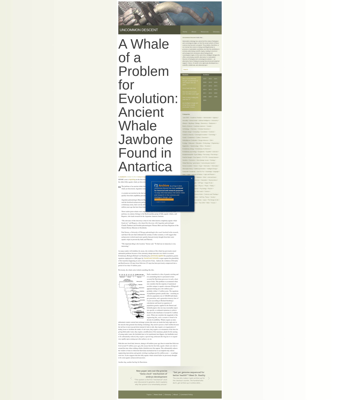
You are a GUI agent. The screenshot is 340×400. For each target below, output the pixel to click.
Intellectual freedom (200, 168)
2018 (215, 82)
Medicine (199, 177)
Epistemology (195, 146)
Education (199, 143)
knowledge (209, 171)
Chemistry (194, 129)
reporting (132, 179)
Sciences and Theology (211, 194)
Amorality (185, 120)
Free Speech (197, 157)
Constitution (204, 132)
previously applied (157, 256)
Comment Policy (186, 394)
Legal (188, 174)
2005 (204, 100)
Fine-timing (214, 154)
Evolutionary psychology (189, 151)
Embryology (206, 143)
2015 (215, 86)
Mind (204, 177)
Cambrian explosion (199, 126)
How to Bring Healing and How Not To (190, 98)
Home (185, 32)
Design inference (203, 140)
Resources (205, 32)
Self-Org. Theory (204, 197)
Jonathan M (123, 177)
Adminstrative (207, 117)
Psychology (203, 188)
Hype (200, 166)
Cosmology (212, 134)
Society (213, 197)
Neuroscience (213, 180)
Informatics (207, 166)
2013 (210, 89)
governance (196, 163)
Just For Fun (200, 171)
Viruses (213, 203)
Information (215, 166)
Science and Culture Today (164, 199)
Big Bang (191, 123)
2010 (210, 93)
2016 (210, 86)
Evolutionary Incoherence (203, 149)
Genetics (185, 160)
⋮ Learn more (159, 202)
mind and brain (211, 177)
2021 (215, 78)
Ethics (202, 146)
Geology (212, 160)
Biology (197, 123)
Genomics (192, 160)
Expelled (208, 151)
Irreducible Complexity (188, 171)
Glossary (216, 32)
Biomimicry (204, 123)
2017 (204, 86)
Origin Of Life (208, 183)
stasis (204, 200)
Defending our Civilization (189, 140)
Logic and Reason (209, 174)
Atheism (184, 123)
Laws (184, 174)
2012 (215, 89)
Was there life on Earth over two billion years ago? (190, 93)
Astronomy (215, 120)
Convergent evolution (201, 134)
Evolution (207, 146)
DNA (211, 140)
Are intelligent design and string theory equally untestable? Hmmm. (190, 105)
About (194, 32)
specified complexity (196, 200)
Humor (196, 166)
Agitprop (215, 117)
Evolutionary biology (188, 149)
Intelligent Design (141, 177)
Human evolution (187, 166)
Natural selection (195, 180)
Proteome (195, 188)
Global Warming (187, 163)
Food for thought (187, 157)
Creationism (191, 137)
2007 (210, 96)
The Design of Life (213, 200)
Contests (211, 132)
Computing (196, 132)
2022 (210, 78)
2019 (210, 82)
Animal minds (193, 120)
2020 (204, 82)
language (216, 171)
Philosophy (194, 185)
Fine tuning (206, 154)
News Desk (158, 394)
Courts (184, 137)
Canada (209, 126)
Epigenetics (185, 146)
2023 (204, 78)
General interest (213, 157)
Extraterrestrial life (187, 154)
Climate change (187, 132)
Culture (198, 137)
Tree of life (202, 203)
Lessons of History (197, 174)
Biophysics (212, 123)
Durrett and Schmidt (151, 258)
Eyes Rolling (198, 154)
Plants (206, 185)
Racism (210, 188)
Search (216, 69)
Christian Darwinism (204, 129)
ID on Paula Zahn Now (189, 88)
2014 (204, 89)
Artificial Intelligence (204, 120)
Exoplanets (201, 151)
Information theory (187, 168)
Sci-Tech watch (198, 191)
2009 (215, 93)
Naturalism (204, 180)
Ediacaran (191, 143)
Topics (149, 394)
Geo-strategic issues (203, 160)
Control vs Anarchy (188, 134)
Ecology (184, 143)
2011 (204, 93)
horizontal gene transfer (208, 163)
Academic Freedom (196, 117)
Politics (212, 185)
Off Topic (200, 183)
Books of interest (187, 126)
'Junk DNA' (185, 117)
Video (207, 203)
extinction (215, 151)
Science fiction (198, 194)
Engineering (215, 143)
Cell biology (185, 129)
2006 (215, 96)
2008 (204, 96)
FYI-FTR (204, 157)
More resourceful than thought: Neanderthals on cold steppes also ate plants (190, 82)
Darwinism (205, 137)
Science (207, 191)
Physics (201, 185)
